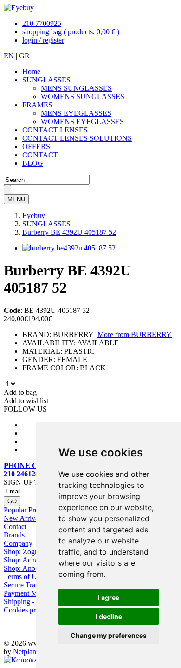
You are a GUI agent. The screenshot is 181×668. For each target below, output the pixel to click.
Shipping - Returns (31, 602)
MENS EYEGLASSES (76, 113)
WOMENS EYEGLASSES (82, 121)
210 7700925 (41, 23)
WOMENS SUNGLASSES (82, 96)
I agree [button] (108, 597)
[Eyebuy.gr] (19, 8)
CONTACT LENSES (55, 130)
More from (134, 334)
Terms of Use (23, 577)
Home (31, 71)
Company (18, 543)
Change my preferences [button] (109, 635)
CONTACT (40, 155)
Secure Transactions (33, 585)
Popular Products (29, 510)
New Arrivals (23, 518)
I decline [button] (109, 616)
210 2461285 (23, 474)
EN (9, 56)
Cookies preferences (33, 610)
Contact (15, 527)
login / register (43, 40)
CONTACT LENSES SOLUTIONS (77, 138)
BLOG (32, 163)
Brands (14, 535)
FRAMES (37, 105)
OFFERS (36, 146)
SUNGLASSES (46, 80)
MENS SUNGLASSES (76, 88)
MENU (16, 199)
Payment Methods (30, 593)
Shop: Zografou (27, 552)
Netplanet (27, 652)
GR (24, 56)
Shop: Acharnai (26, 560)
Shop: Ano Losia (28, 568)
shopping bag (70, 32)
